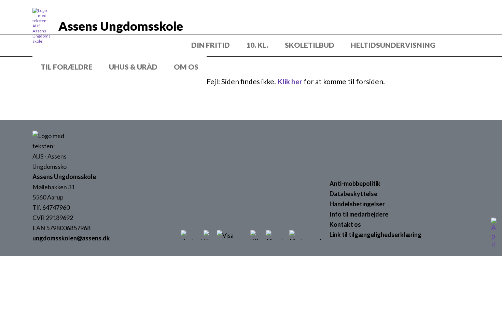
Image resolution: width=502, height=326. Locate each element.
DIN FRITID (210, 45)
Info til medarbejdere (359, 214)
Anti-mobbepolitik (355, 183)
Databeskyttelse (353, 193)
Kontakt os (345, 224)
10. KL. (257, 45)
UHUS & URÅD (133, 66)
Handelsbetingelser (357, 204)
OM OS (186, 66)
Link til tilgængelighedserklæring (375, 234)
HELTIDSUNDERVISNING (393, 45)
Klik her (289, 81)
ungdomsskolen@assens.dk (71, 238)
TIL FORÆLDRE (67, 66)
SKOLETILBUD (309, 45)
